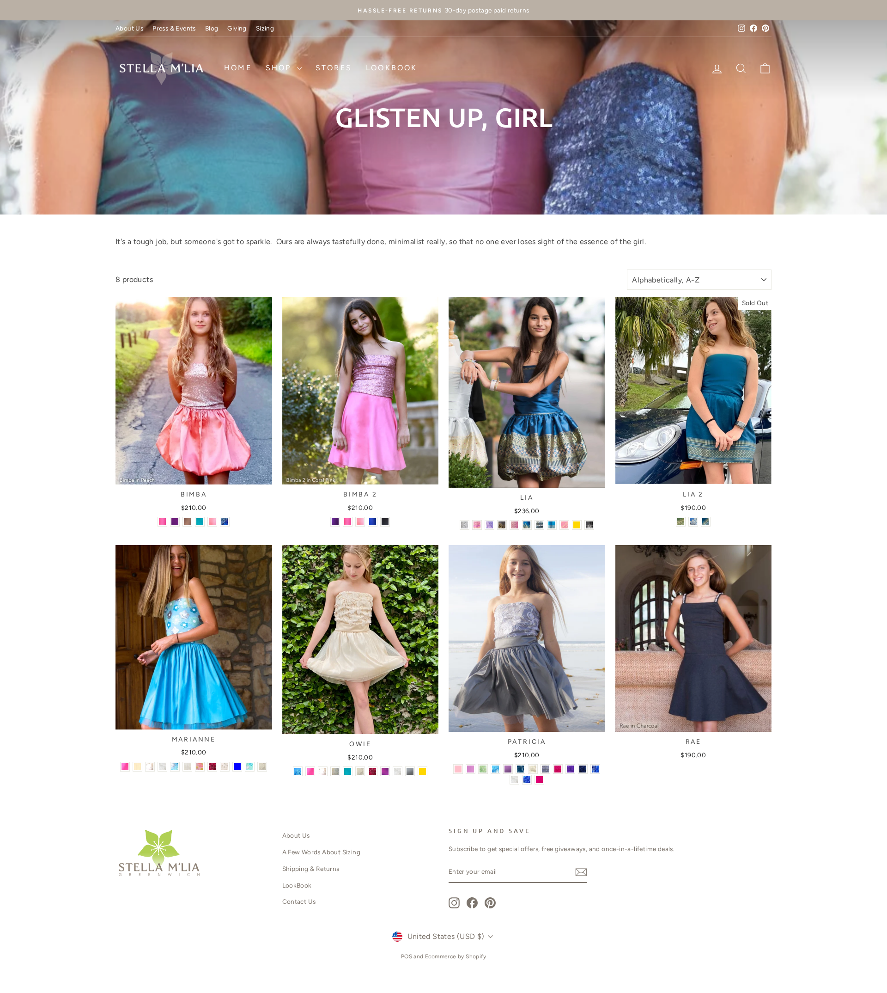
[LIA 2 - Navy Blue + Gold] (693, 521)
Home (238, 67)
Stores (334, 67)
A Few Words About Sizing (321, 852)
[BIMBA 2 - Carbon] (385, 521)
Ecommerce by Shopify (455, 956)
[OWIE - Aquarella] (347, 771)
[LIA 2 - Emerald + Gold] (680, 521)
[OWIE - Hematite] (410, 771)
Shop (280, 67)
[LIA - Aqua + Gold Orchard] (551, 525)
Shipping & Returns (311, 868)
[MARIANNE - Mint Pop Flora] (249, 766)
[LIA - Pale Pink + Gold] (514, 525)
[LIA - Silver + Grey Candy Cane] (464, 525)
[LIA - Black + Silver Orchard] (589, 525)
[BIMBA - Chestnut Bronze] (187, 521)
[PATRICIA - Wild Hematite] (545, 769)
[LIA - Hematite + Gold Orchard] (502, 525)
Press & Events (174, 28)
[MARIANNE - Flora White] (162, 766)
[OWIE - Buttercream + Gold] (422, 771)
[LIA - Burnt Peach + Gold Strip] (564, 525)
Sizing (265, 28)
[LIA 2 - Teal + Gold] (705, 521)
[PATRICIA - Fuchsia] (539, 779)
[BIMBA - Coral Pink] (162, 521)
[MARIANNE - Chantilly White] (150, 766)
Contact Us (299, 901)
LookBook (392, 67)
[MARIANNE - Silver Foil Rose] (212, 766)
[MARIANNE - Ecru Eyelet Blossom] (224, 766)
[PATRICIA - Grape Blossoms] (570, 769)
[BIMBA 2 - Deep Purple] (335, 521)
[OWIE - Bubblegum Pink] (310, 771)
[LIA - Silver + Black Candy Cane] (539, 525)
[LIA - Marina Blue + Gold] (526, 525)
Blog (212, 28)
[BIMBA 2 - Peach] (360, 521)
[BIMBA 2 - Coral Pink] (347, 521)
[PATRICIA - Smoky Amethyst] (508, 769)
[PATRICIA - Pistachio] (483, 769)
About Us (129, 28)
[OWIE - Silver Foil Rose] (372, 771)
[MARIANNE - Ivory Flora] (262, 766)
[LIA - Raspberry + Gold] (477, 525)
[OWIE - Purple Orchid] (385, 771)
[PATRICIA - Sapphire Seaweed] (595, 769)
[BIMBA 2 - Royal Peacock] (372, 521)
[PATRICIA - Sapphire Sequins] (582, 769)
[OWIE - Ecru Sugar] (335, 771)
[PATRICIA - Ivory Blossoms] (533, 769)
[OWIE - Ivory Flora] (360, 771)
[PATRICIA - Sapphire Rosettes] (526, 779)
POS (406, 956)
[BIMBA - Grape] (174, 521)
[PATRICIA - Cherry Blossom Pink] (470, 769)
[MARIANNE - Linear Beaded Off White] (187, 766)
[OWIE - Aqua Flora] (297, 771)
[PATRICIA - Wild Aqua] (495, 769)
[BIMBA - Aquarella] (199, 521)
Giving (236, 28)
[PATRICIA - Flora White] (514, 779)
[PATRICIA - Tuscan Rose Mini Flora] (557, 769)
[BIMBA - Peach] (212, 521)
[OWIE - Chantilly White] (322, 771)
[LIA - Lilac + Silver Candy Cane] (489, 525)
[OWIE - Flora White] (397, 771)
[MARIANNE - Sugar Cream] (137, 766)
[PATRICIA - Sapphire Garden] (520, 769)
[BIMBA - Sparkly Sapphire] (224, 521)
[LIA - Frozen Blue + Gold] (576, 525)
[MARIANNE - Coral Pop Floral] (199, 766)
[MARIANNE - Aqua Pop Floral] (174, 766)
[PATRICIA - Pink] (458, 769)
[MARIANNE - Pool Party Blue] (237, 766)
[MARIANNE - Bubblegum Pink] (125, 766)
